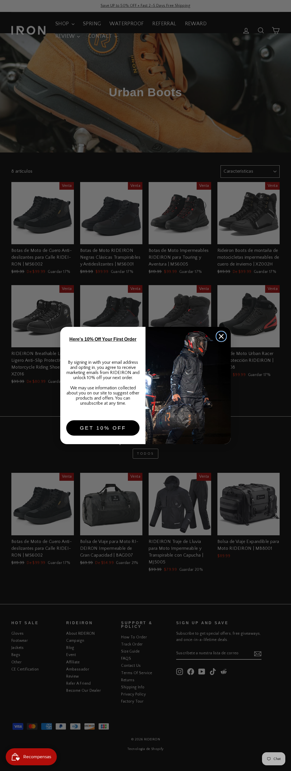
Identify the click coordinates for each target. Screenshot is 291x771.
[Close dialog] (221, 336)
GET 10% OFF (103, 428)
